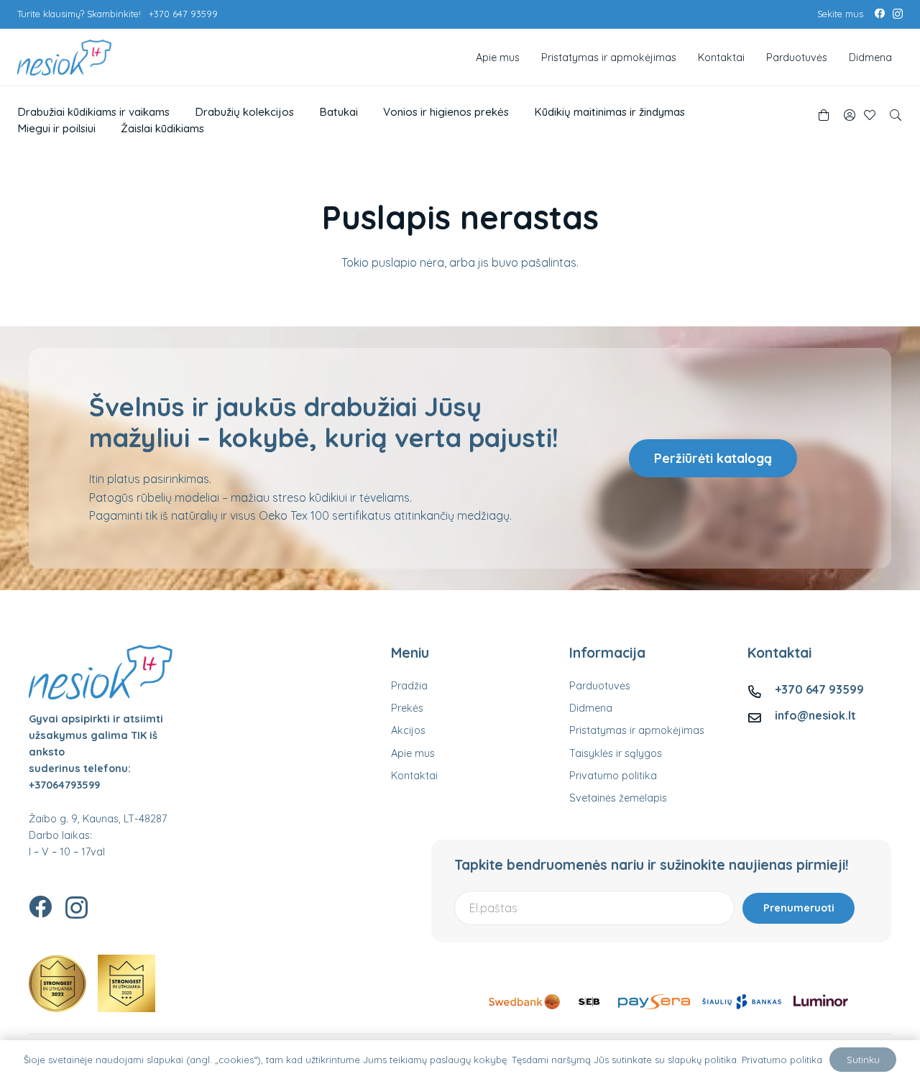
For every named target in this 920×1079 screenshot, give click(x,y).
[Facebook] (880, 14)
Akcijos (408, 730)
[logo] (64, 57)
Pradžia (409, 685)
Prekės (407, 708)
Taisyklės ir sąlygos (615, 753)
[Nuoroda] (849, 115)
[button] (895, 115)
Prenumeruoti (798, 907)
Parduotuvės (599, 685)
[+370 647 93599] (761, 690)
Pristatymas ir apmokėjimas (636, 730)
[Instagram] (898, 14)
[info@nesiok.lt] (761, 715)
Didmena (590, 708)
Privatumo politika (613, 775)
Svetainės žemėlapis (618, 797)
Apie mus (413, 753)
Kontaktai (414, 775)
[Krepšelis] (823, 115)
